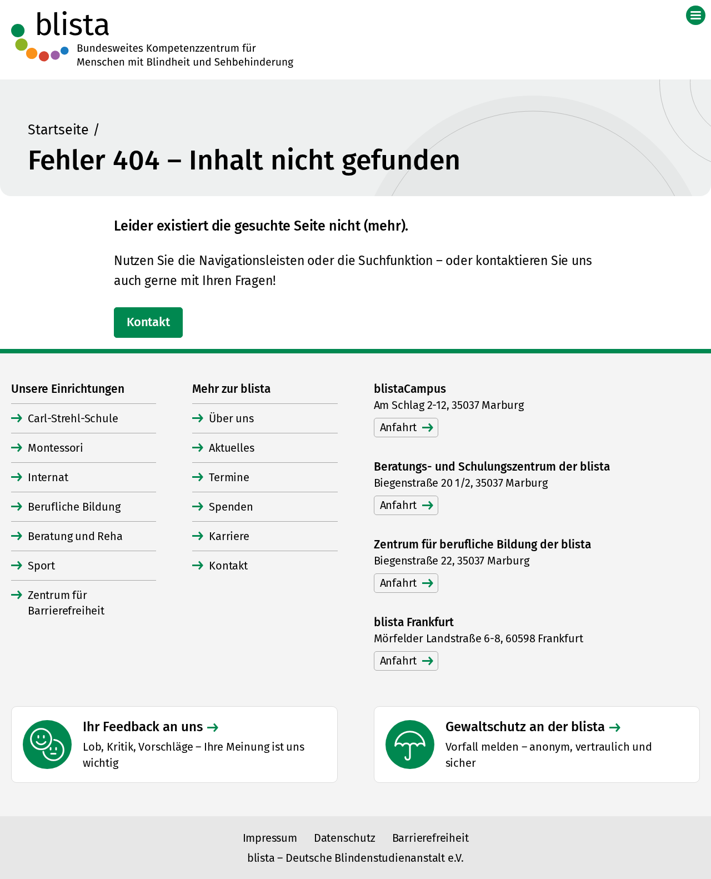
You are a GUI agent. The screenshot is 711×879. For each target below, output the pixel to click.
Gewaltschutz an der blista (525, 727)
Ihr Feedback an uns (143, 727)
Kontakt (148, 321)
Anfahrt (398, 427)
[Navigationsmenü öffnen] (696, 15)
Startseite (58, 130)
